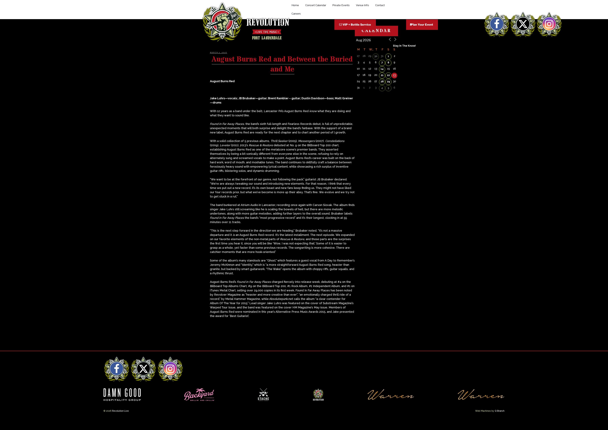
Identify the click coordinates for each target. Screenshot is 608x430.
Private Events (341, 5)
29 (388, 81)
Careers (296, 13)
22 (388, 75)
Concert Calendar (315, 5)
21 (382, 75)
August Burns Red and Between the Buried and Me (282, 64)
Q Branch (499, 411)
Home (295, 5)
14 (382, 68)
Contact (380, 5)
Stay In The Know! (404, 45)
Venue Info (362, 5)
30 (375, 56)
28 (382, 81)
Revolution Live (120, 411)
